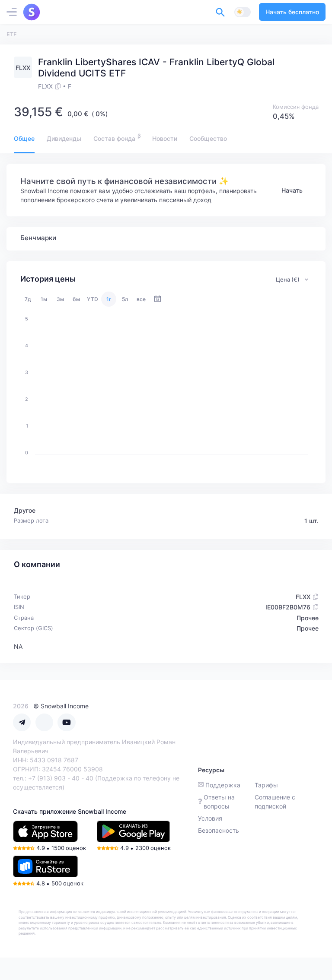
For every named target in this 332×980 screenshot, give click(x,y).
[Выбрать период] (157, 299)
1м (44, 299)
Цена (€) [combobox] (288, 279)
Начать (292, 190)
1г (109, 299)
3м (60, 299)
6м (76, 299)
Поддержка (222, 785)
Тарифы (266, 785)
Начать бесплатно (292, 12)
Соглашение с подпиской (275, 801)
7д (28, 299)
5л (125, 299)
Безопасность (218, 830)
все (141, 299)
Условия (210, 818)
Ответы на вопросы (219, 801)
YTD (92, 299)
